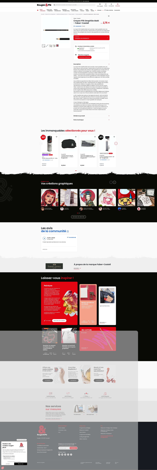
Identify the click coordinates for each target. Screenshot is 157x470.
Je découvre (99, 380)
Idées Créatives (83, 439)
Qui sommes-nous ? (42, 447)
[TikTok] (71, 455)
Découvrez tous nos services (53, 418)
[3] (78, 26)
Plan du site (116, 463)
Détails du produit (79, 116)
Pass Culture (82, 432)
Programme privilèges (84, 428)
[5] (80, 26)
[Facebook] (59, 455)
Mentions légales (41, 462)
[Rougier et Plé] (42, 430)
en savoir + (76, 268)
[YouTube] (62, 455)
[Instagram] (68, 455)
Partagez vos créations (78, 216)
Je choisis (47, 380)
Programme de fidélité (84, 434)
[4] (79, 26)
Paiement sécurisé (108, 463)
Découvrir (102, 322)
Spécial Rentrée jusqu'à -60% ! (78, 1)
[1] (76, 26)
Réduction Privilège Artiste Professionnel (107, 431)
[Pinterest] (65, 455)
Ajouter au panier (69, 165)
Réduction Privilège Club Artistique (109, 428)
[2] (77, 26)
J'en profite (73, 380)
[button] (111, 4)
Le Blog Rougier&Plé (84, 436)
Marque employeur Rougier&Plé (44, 450)
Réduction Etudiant (84, 430)
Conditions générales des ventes (86, 463)
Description (77, 64)
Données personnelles (98, 463)
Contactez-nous (62, 430)
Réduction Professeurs (106, 433)
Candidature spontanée (43, 445)
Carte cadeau (61, 428)
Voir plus (76, 33)
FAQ (59, 432)
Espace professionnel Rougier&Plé (107, 436)
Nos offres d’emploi (41, 452)
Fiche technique (79, 120)
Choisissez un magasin (84, 57)
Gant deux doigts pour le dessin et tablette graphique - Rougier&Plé (88, 157)
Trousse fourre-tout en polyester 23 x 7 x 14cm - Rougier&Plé (67, 157)
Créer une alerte (51, 165)
